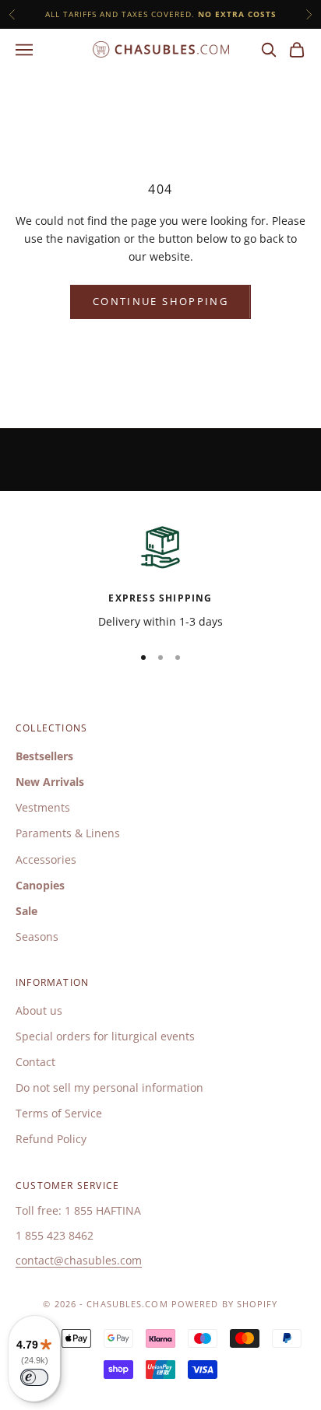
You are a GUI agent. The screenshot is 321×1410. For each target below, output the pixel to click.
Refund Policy (51, 1138)
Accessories (46, 859)
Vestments (43, 807)
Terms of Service (59, 1113)
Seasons (37, 936)
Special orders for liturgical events (105, 1036)
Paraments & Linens (68, 833)
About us (39, 1010)
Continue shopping (160, 301)
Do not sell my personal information (109, 1087)
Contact (35, 1061)
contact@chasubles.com (79, 1260)
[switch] (34, 1377)
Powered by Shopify (224, 1304)
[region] (160, 576)
